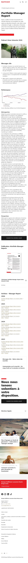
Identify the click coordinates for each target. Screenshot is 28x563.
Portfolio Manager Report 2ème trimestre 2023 (12, 348)
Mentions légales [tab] (6, 411)
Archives (3, 285)
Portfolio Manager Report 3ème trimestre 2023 (12, 345)
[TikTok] (11, 494)
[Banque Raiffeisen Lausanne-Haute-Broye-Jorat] (5, 2)
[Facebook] (2, 494)
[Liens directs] (20, 2)
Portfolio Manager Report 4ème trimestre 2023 (12, 341)
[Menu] (26, 2)
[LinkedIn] (8, 494)
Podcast (3, 300)
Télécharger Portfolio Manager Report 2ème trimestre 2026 (12, 280)
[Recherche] (23, 2)
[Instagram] (5, 494)
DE (1, 553)
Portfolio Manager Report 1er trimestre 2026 (11, 298)
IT (6, 553)
